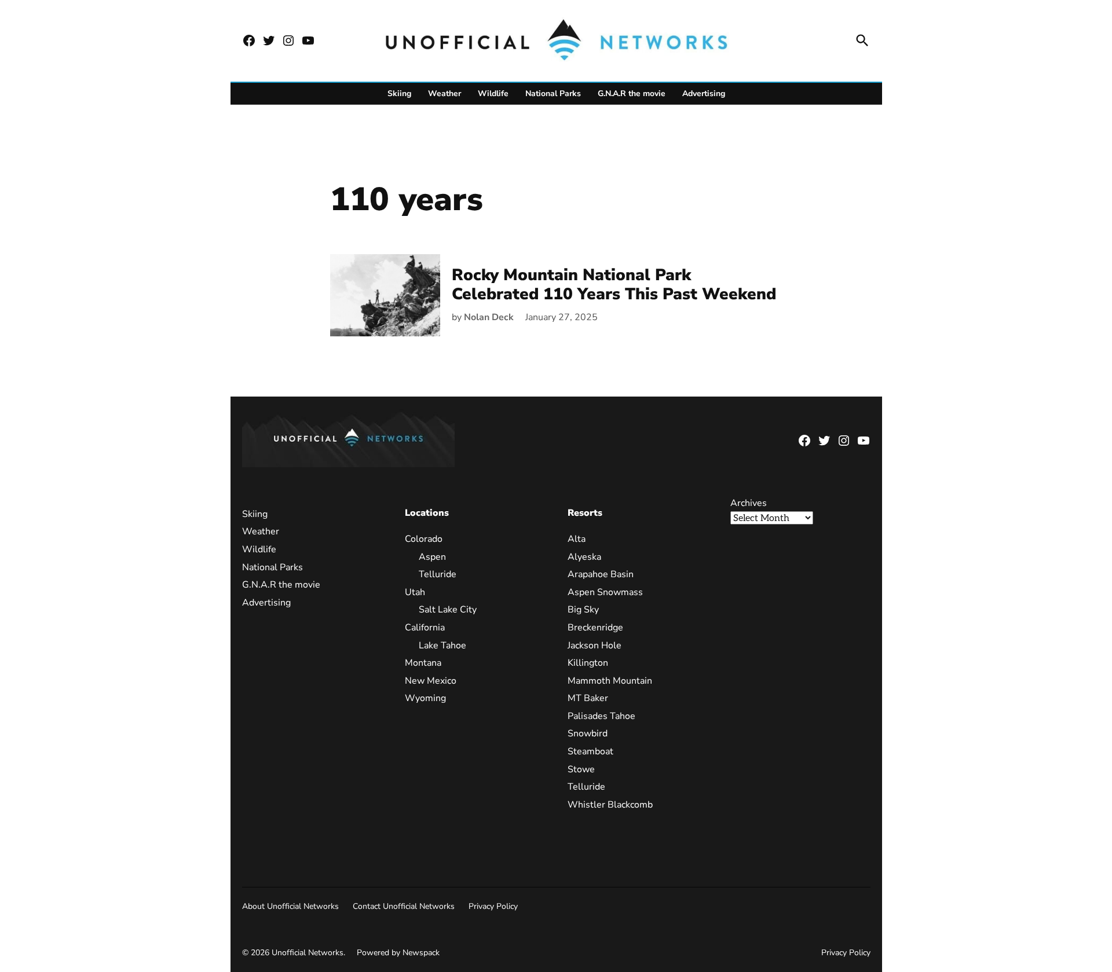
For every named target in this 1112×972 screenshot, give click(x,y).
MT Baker (588, 698)
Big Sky (583, 609)
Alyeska (584, 557)
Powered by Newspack (398, 952)
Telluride (437, 574)
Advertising (703, 93)
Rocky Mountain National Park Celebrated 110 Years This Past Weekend (614, 285)
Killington (588, 662)
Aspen (432, 557)
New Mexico (430, 680)
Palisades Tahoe (601, 716)
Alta (577, 539)
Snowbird (588, 733)
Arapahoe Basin (601, 574)
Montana (423, 662)
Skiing (399, 93)
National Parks (553, 93)
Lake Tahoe (442, 645)
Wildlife (493, 93)
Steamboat (590, 751)
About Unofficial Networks (290, 906)
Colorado (423, 539)
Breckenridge (595, 627)
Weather (444, 93)
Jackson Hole (594, 645)
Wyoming (425, 698)
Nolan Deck (489, 317)
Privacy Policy (493, 906)
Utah (415, 592)
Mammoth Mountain (610, 680)
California (425, 627)
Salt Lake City (448, 609)
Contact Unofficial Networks (404, 906)
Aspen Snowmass (605, 592)
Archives (748, 503)
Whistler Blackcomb (610, 804)
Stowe (581, 769)
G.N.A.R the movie (631, 93)
